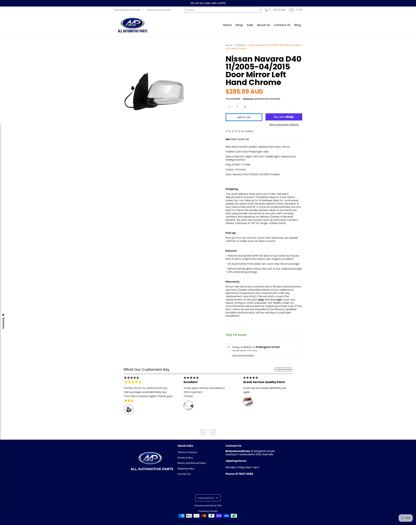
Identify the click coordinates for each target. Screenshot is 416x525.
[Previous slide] (203, 432)
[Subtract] (229, 106)
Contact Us (184, 474)
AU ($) (299, 9)
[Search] (259, 9)
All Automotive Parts (204, 505)
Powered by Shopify (208, 511)
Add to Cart (244, 117)
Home (229, 45)
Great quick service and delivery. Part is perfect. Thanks (204, 392)
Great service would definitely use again (264, 390)
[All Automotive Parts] (132, 25)
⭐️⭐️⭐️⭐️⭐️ (133, 382)
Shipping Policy (186, 468)
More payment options (284, 124)
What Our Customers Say (146, 369)
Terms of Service (187, 452)
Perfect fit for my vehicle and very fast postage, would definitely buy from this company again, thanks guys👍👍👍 (148, 394)
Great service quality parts (264, 382)
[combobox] (221, 9)
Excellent (191, 382)
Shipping (248, 98)
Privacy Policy (185, 457)
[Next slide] (212, 432)
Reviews (3, 323)
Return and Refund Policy (192, 463)
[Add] (245, 106)
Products (240, 45)
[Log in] (291, 10)
